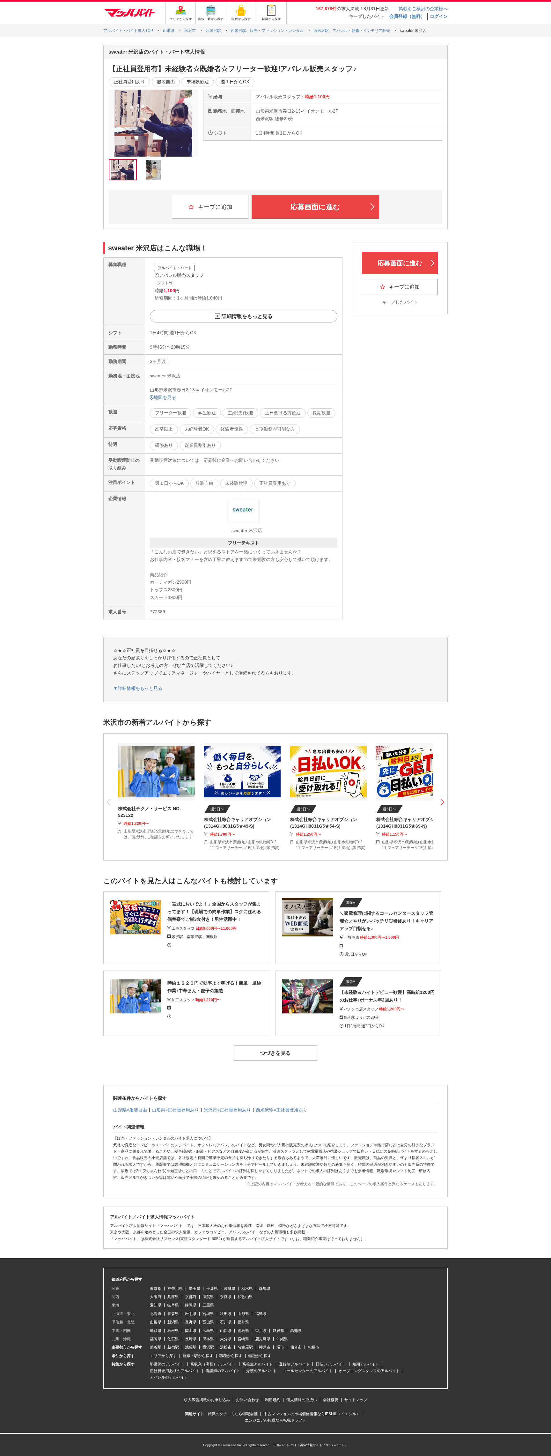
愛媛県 (278, 1330)
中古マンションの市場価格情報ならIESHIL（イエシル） (312, 1414)
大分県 (225, 1339)
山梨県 (155, 1322)
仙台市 (296, 1347)
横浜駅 (208, 1347)
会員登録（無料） (407, 16)
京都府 (190, 1297)
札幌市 (313, 1347)
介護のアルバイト (261, 1371)
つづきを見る (275, 1053)
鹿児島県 (262, 1339)
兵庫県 (173, 1297)
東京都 (155, 1288)
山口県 (225, 1330)
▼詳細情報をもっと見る (137, 688)
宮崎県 (243, 1339)
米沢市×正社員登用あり (227, 1109)
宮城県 (208, 1314)
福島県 (261, 1314)
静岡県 (190, 1305)
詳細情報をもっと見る (247, 316)
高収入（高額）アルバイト (213, 1364)
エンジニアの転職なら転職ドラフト (275, 1420)
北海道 (155, 1314)
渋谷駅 (155, 1347)
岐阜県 (173, 1305)
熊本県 (208, 1339)
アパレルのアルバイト (169, 1377)
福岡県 (155, 1339)
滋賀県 (208, 1297)
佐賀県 (173, 1339)
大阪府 (155, 1297)
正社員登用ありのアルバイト (175, 1371)
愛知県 (155, 1305)
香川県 (261, 1330)
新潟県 (173, 1322)
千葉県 (212, 1288)
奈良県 (225, 1297)
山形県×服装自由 (130, 1109)
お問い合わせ (247, 1400)
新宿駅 (173, 1347)
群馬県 (264, 1288)
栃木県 (247, 1288)
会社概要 (330, 1400)
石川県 (225, 1322)
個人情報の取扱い (301, 1400)
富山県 (208, 1322)
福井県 (243, 1322)
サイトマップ (355, 1400)
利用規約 (272, 1400)
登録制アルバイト (294, 1364)
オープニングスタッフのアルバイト (369, 1371)
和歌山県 (245, 1297)
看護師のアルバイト (223, 1371)
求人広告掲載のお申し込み (207, 1400)
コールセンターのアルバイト (308, 1371)
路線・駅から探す (198, 1356)
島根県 (173, 1330)
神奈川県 (175, 1288)
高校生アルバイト (257, 1364)
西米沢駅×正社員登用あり (281, 1109)
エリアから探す (163, 1356)
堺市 (280, 1347)
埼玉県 (194, 1288)
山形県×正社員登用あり (175, 1109)
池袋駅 (190, 1347)
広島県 (208, 1330)
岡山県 (190, 1330)
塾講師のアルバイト (167, 1364)
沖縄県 (282, 1339)
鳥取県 (155, 1330)
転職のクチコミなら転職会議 (233, 1414)
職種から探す (230, 1356)
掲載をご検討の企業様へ (423, 8)
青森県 (173, 1314)
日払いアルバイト (331, 1364)
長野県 (190, 1322)
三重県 (208, 1305)
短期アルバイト (365, 1364)
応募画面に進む (315, 207)
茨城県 (229, 1288)
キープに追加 (214, 207)
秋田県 (225, 1314)
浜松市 (225, 1347)
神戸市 (264, 1347)
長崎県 (190, 1339)
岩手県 (190, 1314)
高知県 (296, 1330)
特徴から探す (259, 1356)
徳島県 (243, 1330)
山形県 (243, 1314)
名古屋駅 (245, 1347)
